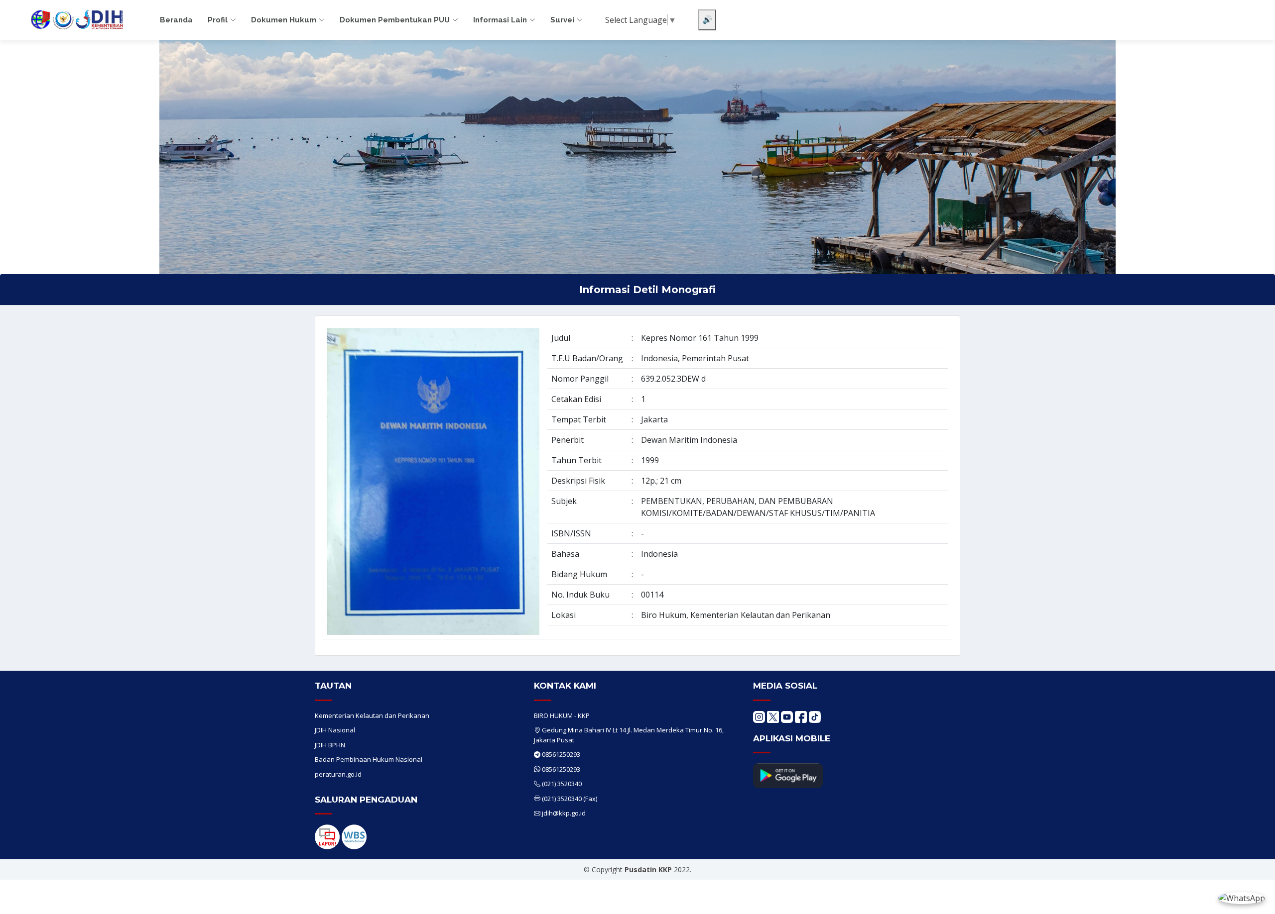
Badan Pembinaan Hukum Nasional (368, 759)
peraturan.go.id (338, 774)
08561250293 (561, 754)
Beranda (176, 19)
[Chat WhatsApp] (1241, 897)
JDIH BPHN (330, 744)
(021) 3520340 (562, 783)
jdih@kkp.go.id (564, 813)
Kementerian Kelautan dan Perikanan (372, 715)
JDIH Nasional (335, 729)
